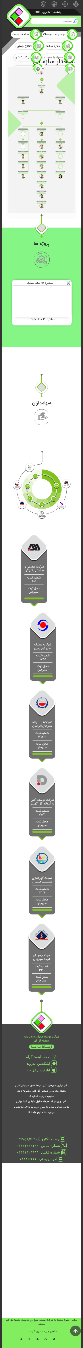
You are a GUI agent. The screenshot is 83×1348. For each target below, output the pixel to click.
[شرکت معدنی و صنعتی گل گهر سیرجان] (33, 570)
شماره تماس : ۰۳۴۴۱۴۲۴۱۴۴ (38, 1145)
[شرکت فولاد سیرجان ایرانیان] (42, 726)
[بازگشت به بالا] (75, 1331)
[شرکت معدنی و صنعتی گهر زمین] (42, 648)
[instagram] (29, 1341)
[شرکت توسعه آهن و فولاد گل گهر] (42, 803)
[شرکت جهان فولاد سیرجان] (41, 959)
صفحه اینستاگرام (38, 1057)
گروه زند (30, 1331)
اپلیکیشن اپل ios (38, 1070)
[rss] (37, 1341)
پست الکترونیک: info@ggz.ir (38, 1139)
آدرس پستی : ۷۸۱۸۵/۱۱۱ (38, 1159)
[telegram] (21, 1341)
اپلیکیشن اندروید (38, 1063)
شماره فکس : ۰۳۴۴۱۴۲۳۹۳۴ (38, 1152)
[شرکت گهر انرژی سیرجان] (42, 881)
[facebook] (62, 1341)
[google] (45, 1341)
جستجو (75, 21)
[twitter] (54, 1341)
